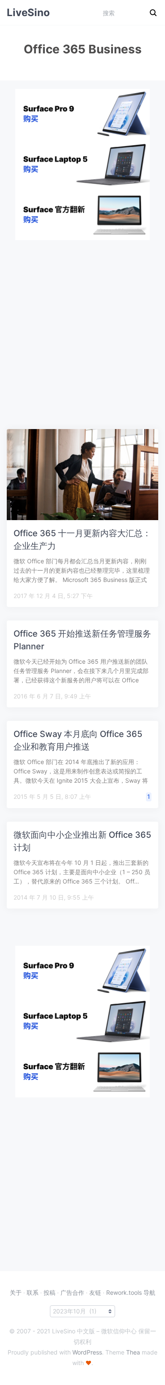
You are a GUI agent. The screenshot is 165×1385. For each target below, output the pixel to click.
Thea (133, 1352)
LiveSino (28, 12)
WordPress (87, 1352)
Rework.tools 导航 (130, 1292)
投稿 (49, 1292)
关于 (16, 1292)
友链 (95, 1292)
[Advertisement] (82, 322)
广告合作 (72, 1292)
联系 (32, 1292)
